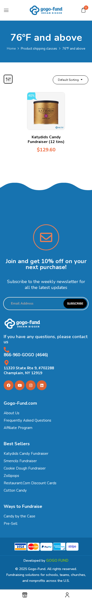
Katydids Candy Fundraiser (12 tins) (46, 139)
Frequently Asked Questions (27, 420)
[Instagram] (31, 385)
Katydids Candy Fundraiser (26, 453)
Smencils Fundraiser (20, 460)
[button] (83, 10)
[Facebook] (8, 385)
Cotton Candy (15, 490)
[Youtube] (20, 385)
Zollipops (11, 475)
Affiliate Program (18, 427)
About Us (11, 413)
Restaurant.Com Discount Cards (30, 483)
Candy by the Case (19, 516)
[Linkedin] (42, 385)
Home (11, 48)
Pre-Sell (10, 523)
